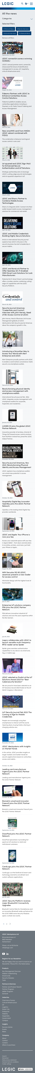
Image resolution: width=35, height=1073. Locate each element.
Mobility (5, 1014)
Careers (5, 1043)
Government (6, 1018)
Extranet (5, 993)
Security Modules (8, 978)
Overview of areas (8, 1000)
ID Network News (8, 29)
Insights (5, 1024)
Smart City (5, 1009)
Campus (5, 1020)
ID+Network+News (24, 33)
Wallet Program (7, 991)
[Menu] (31, 4)
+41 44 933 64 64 (12, 945)
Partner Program (8, 989)
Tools (4, 980)
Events (4, 1029)
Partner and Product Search (12, 987)
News (4, 1031)
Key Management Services (11, 971)
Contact (5, 1040)
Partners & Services (9, 984)
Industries (5, 997)
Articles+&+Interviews (9, 33)
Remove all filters (8, 38)
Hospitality (6, 1016)
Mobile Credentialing (9, 973)
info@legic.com (7, 948)
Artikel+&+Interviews (23, 29)
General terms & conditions (10, 1062)
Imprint (4, 1056)
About (4, 1038)
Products (5, 968)
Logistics (5, 1007)
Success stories (7, 1027)
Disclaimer (5, 1058)
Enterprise (5, 1011)
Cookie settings (6, 1064)
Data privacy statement (9, 1060)
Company (5, 1035)
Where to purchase (8, 1045)
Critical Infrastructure (9, 1002)
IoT (3, 1005)
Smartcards (6, 976)
